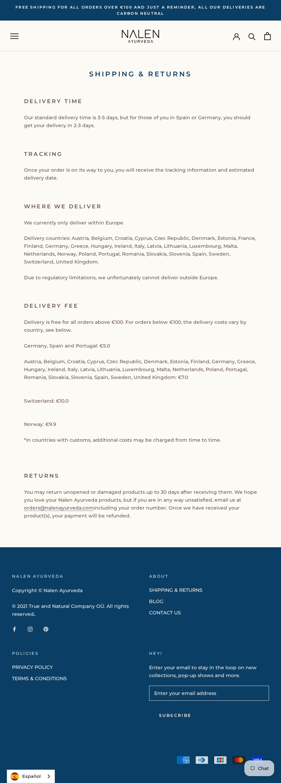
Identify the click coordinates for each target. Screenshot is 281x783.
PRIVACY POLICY (32, 667)
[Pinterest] (46, 629)
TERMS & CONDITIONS (39, 678)
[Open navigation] (14, 36)
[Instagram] (30, 629)
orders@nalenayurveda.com (59, 508)
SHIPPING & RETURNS (176, 590)
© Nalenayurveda (42, 760)
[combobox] (31, 776)
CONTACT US (165, 613)
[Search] (252, 36)
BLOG (156, 601)
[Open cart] (267, 36)
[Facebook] (14, 629)
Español (31, 776)
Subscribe (175, 715)
